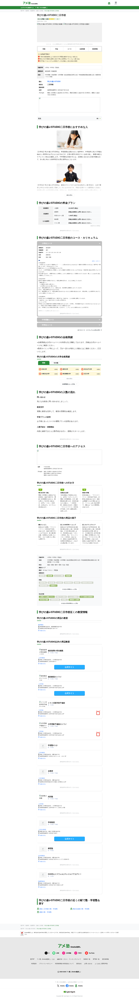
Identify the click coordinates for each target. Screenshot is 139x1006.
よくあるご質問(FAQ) (101, 963)
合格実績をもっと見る (68, 384)
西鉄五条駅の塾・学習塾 (81, 909)
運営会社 (79, 963)
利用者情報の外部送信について (64, 963)
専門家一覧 (96, 959)
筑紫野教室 (41, 881)
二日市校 (40, 684)
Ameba (62, 986)
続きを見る (69, 195)
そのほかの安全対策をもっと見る (69, 603)
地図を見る (43, 630)
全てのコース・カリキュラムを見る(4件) (89, 330)
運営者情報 (105, 959)
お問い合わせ (88, 963)
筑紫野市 (32, 10)
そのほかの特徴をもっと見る (69, 589)
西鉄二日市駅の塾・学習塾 (48, 909)
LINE (57, 953)
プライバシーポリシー (45, 963)
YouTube (91, 953)
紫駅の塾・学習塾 (45, 912)
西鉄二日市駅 (39, 10)
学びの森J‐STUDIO (54, 81)
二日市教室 (41, 658)
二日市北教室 (42, 829)
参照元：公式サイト (96, 261)
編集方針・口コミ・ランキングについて (69, 959)
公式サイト (69, 667)
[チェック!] (98, 713)
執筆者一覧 (87, 959)
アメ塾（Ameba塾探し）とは (45, 959)
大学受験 (68, 953)
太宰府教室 (41, 856)
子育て (80, 953)
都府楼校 (40, 625)
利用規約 (34, 963)
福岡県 (27, 10)
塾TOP (22, 10)
